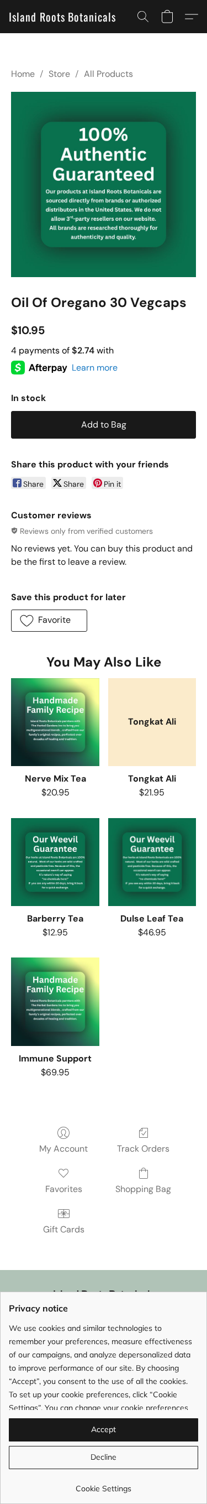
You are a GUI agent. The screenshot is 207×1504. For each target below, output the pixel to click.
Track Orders (143, 1148)
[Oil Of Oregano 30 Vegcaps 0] (103, 184)
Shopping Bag (143, 1189)
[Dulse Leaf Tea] (152, 862)
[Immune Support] (55, 1001)
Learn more (95, 367)
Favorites (63, 1189)
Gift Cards (63, 1229)
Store (59, 74)
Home (23, 74)
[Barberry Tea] (55, 862)
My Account (63, 1148)
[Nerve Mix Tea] (55, 722)
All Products (108, 74)
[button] (62, 16)
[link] (103, 1484)
